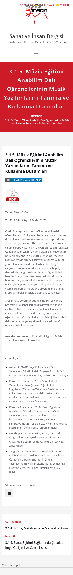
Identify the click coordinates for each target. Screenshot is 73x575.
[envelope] (9, 493)
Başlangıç (36, 116)
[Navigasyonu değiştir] (36, 53)
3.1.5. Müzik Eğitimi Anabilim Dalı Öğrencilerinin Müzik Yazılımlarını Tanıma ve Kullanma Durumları (38, 121)
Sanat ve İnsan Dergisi (36, 36)
